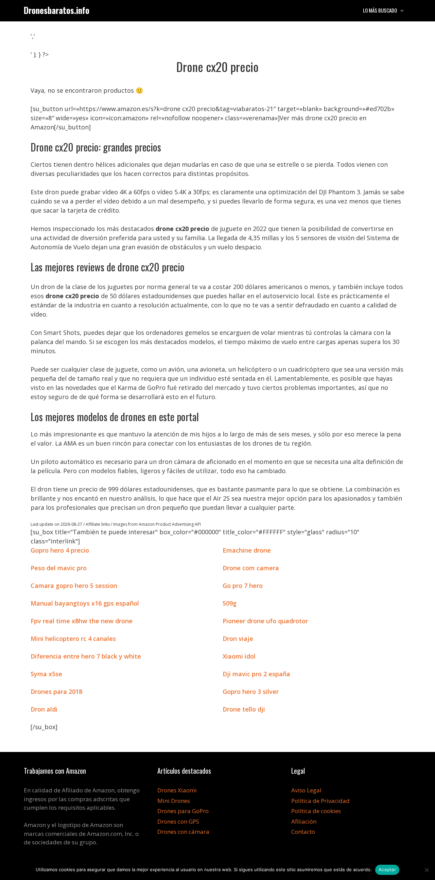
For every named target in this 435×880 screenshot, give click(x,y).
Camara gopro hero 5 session (74, 585)
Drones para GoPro (183, 811)
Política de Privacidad (320, 801)
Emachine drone (247, 550)
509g (230, 603)
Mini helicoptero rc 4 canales (73, 638)
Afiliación (303, 821)
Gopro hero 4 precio (60, 550)
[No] (426, 869)
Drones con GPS (178, 821)
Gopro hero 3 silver (251, 691)
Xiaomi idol (239, 656)
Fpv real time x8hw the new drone (82, 621)
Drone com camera (251, 568)
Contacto (303, 832)
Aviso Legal (306, 790)
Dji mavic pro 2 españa (256, 674)
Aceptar (387, 869)
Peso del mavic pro (59, 568)
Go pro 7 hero (243, 585)
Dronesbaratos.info (56, 10)
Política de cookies (316, 811)
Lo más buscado (380, 10)
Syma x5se (46, 674)
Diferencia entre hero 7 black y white (86, 656)
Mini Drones (173, 801)
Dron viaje (238, 638)
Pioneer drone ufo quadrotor (265, 621)
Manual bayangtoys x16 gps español (85, 603)
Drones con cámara (183, 832)
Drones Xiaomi (177, 790)
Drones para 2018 (56, 691)
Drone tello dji (244, 709)
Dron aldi (44, 709)
